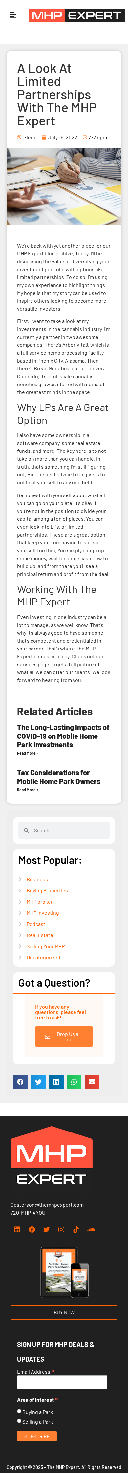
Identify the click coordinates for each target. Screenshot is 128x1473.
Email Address (35, 1370)
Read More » (27, 753)
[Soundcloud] (90, 1229)
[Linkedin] (17, 1229)
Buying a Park (37, 1412)
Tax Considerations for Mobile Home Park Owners (58, 776)
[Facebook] (31, 1229)
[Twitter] (46, 1229)
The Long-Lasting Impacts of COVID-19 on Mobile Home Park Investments (63, 736)
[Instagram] (61, 1229)
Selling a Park (37, 1421)
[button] (13, 15)
